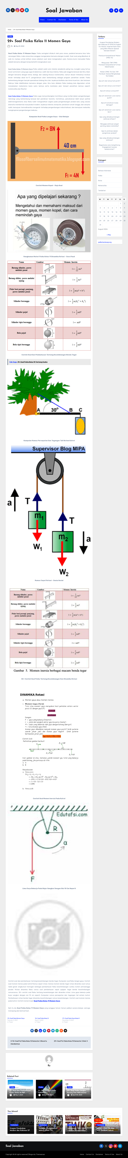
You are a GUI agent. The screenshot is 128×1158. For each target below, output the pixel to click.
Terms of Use (73, 20)
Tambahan (102, 190)
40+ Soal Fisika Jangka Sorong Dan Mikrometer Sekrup (76, 1093)
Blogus (31, 1154)
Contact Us (51, 20)
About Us (84, 20)
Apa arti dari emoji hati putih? (109, 81)
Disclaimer (62, 20)
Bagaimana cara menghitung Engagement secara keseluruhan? (109, 147)
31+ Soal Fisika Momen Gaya (15, 1018)
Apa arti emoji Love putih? (109, 91)
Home (42, 20)
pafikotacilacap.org (105, 242)
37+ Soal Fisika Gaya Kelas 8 (70, 1018)
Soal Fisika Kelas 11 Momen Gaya (20, 96)
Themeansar (40, 1154)
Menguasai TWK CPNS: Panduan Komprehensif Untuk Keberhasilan (109, 65)
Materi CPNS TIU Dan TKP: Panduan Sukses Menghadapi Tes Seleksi (109, 74)
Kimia (100, 180)
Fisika (10, 36)
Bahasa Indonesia (104, 171)
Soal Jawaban (64, 11)
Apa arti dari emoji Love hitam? (109, 86)
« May (109, 235)
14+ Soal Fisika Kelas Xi (42, 1018)
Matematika (102, 185)
